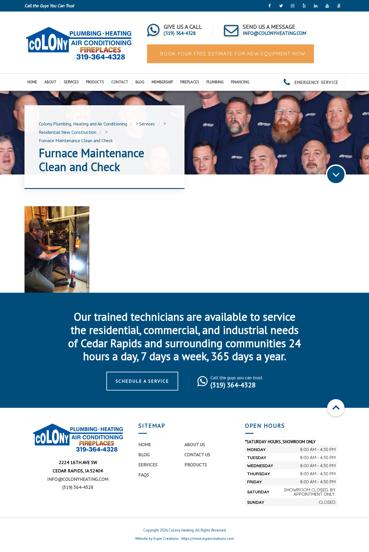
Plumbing (215, 82)
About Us (194, 444)
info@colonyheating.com (77, 479)
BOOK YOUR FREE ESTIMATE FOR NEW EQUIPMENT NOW (232, 54)
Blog (139, 82)
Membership (162, 82)
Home (32, 82)
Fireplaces (189, 82)
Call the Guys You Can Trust (49, 5)
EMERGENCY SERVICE (315, 82)
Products (95, 82)
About (50, 82)
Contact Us (197, 454)
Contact (119, 82)
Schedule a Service (142, 381)
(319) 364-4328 (77, 487)
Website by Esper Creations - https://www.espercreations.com (184, 538)
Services (71, 82)
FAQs (143, 475)
